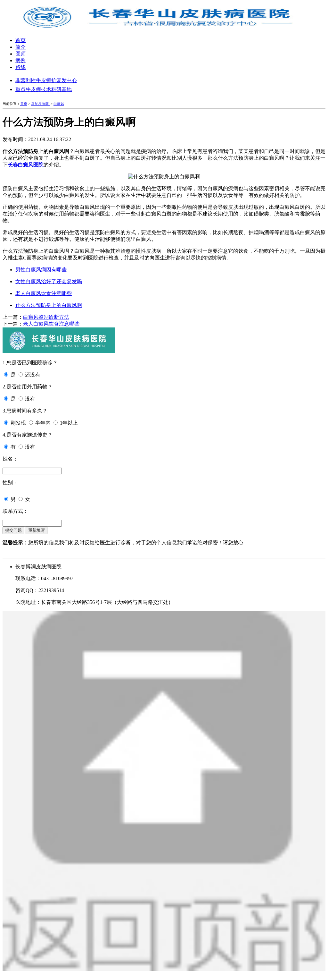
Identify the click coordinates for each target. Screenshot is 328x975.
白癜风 (58, 104)
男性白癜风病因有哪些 (41, 269)
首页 (20, 40)
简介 (20, 47)
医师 (20, 53)
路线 (20, 67)
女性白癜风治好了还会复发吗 (48, 281)
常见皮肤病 (40, 104)
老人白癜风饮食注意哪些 (43, 293)
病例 (20, 60)
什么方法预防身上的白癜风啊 (48, 305)
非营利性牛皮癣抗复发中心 (46, 80)
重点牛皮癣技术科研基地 (43, 89)
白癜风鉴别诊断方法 (46, 317)
